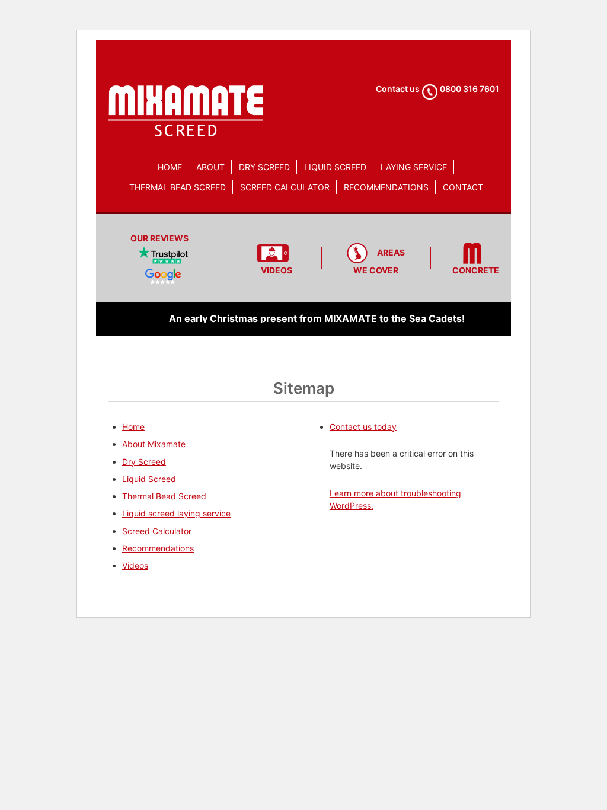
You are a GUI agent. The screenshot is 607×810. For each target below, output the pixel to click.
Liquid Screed (335, 167)
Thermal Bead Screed (177, 187)
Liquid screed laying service (176, 513)
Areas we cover (379, 261)
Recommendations (386, 187)
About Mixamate (154, 444)
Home (170, 167)
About (210, 167)
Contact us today (363, 427)
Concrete (475, 270)
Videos (276, 270)
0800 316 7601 (469, 89)
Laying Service (414, 167)
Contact (463, 187)
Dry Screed (264, 167)
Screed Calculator (285, 187)
